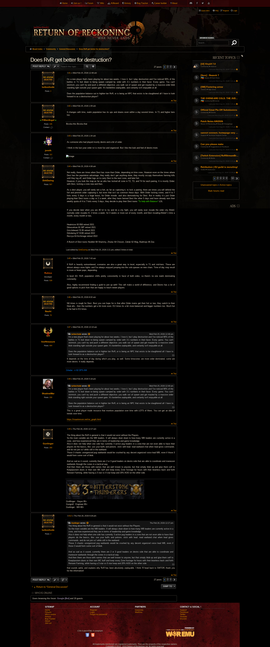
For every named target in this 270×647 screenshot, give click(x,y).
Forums (48, 612)
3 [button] (220, 178)
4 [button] (223, 178)
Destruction (211, 169)
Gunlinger (48, 443)
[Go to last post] (237, 69)
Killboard (115, 3)
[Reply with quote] (174, 73)
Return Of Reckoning (208, 124)
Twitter (182, 614)
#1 (70, 73)
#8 (70, 379)
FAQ (217, 11)
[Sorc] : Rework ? (210, 75)
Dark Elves (216, 78)
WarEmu (138, 612)
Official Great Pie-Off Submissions (219, 110)
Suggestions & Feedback (220, 147)
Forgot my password (98, 614)
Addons (213, 66)
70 (51, 315)
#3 (70, 136)
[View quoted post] (89, 334)
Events (216, 101)
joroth (48, 150)
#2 (70, 106)
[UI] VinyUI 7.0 (208, 64)
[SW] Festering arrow (212, 87)
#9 (70, 429)
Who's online (50, 614)
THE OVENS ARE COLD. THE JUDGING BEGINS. (220, 98)
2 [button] (217, 178)
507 (50, 184)
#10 (70, 516)
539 (50, 280)
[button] (237, 178)
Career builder (160, 3)
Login (92, 612)
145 (50, 124)
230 (50, 397)
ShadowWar (48, 393)
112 (51, 154)
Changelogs (228, 124)
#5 (70, 258)
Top (174, 101)
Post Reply (39, 66)
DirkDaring (48, 180)
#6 (70, 297)
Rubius (48, 273)
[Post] (68, 73)
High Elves (212, 89)
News (220, 124)
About (174, 3)
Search (235, 43)
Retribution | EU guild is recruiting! (219, 167)
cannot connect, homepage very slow (220, 132)
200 (50, 448)
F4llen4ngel (48, 120)
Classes (207, 78)
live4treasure (48, 341)
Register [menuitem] (226, 11)
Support (203, 135)
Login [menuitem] (235, 11)
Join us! (48, 623)
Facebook (184, 612)
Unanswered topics (209, 185)
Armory (127, 3)
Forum (90, 3)
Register (93, 610)
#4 (70, 166)
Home (65, 3)
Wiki (102, 3)
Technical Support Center (217, 135)
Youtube (183, 617)
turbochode (48, 87)
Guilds (203, 169)
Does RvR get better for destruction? (94, 49)
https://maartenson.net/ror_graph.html (84, 419)
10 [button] (233, 178)
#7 (70, 327)
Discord (183, 619)
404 (50, 346)
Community (205, 66)
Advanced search (207, 37)
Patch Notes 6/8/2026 (212, 121)
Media (213, 158)
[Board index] (88, 25)
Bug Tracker (142, 3)
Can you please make (212, 144)
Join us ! (77, 3)
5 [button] (226, 178)
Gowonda (139, 610)
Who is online (43, 593)
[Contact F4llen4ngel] (51, 127)
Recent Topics (224, 58)
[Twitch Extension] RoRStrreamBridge (220, 155)
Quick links (205, 11)
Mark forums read (216, 191)
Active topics (226, 185)
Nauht (48, 311)
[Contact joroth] (51, 158)
